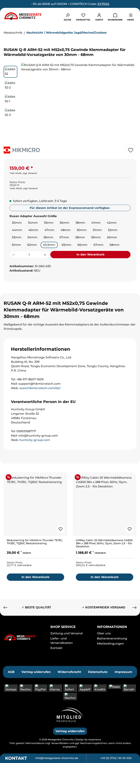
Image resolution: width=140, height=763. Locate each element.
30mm (17, 222)
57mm (64, 237)
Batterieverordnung (112, 638)
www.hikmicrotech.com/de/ (40, 388)
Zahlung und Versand (66, 633)
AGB (11, 672)
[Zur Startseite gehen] (23, 16)
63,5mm (49, 245)
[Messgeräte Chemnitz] (23, 637)
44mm (17, 230)
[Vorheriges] (27, 102)
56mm (48, 237)
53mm (16, 237)
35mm (48, 222)
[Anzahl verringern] (13, 254)
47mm (49, 230)
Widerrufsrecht (69, 672)
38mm (80, 222)
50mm (82, 230)
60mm (112, 237)
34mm (33, 222)
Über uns (104, 633)
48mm (66, 230)
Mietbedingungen (110, 643)
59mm (96, 237)
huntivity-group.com (34, 440)
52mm (112, 230)
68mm (114, 245)
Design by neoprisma (88, 739)
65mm (66, 245)
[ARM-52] (78, 102)
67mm (98, 245)
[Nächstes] (130, 102)
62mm (32, 245)
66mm (82, 245)
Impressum (123, 672)
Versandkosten (60, 743)
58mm (80, 237)
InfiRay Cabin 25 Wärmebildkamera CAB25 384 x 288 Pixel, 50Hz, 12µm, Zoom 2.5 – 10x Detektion (104, 543)
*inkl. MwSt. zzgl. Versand (23, 173)
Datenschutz (98, 672)
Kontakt (56, 648)
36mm (64, 222)
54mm (32, 237)
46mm (33, 230)
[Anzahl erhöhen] (45, 254)
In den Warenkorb (90, 254)
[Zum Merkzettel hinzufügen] (130, 150)
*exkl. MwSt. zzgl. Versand (23, 188)
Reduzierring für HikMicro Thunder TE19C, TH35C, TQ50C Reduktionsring (35, 542)
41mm (96, 222)
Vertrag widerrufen (36, 672)
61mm (16, 245)
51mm (97, 230)
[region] (70, 102)
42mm (112, 222)
